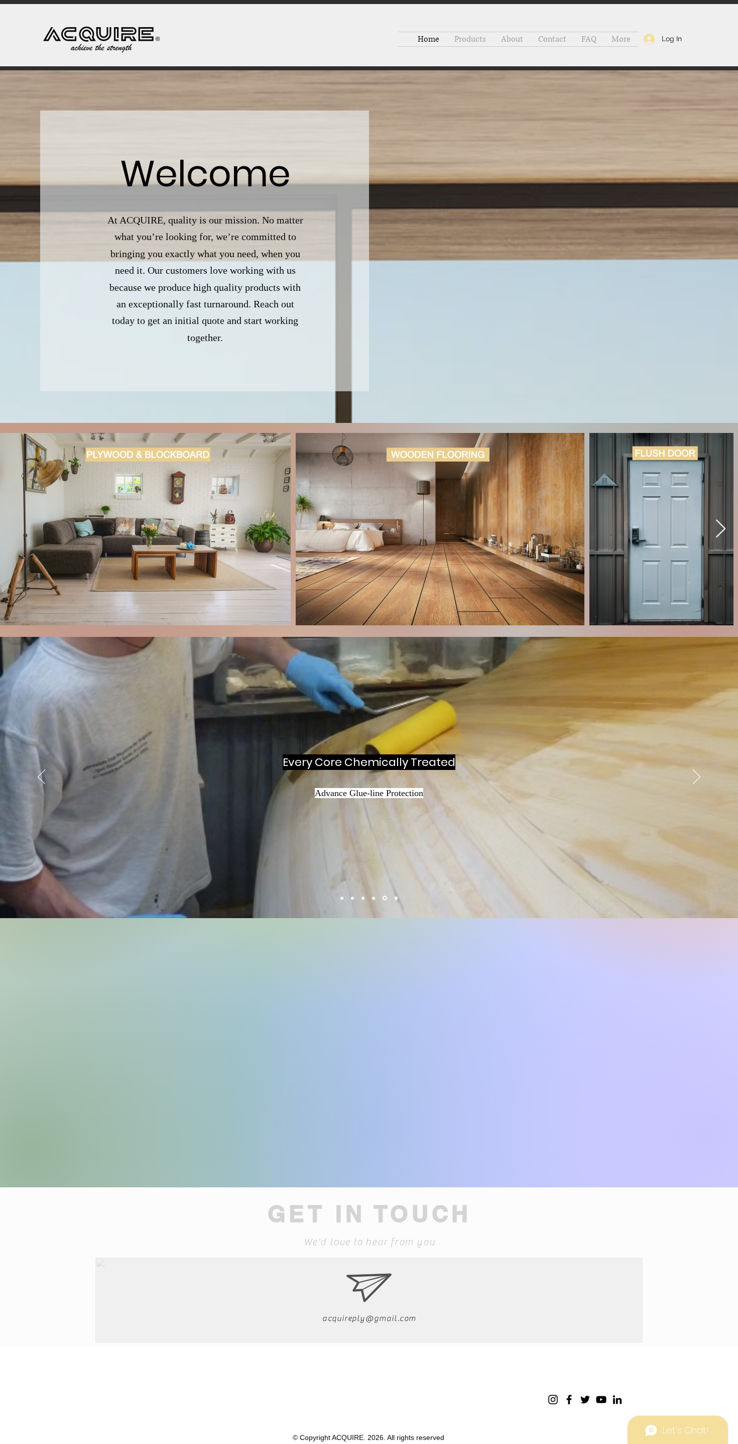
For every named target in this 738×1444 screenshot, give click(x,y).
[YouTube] (601, 1399)
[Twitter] (585, 1399)
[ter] (373, 898)
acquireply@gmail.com (369, 1318)
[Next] (696, 777)
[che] (384, 898)
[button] (470, 39)
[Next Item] (720, 529)
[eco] (341, 898)
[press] (362, 898)
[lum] (395, 898)
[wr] (352, 898)
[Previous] (41, 777)
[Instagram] (553, 1399)
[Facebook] (569, 1399)
